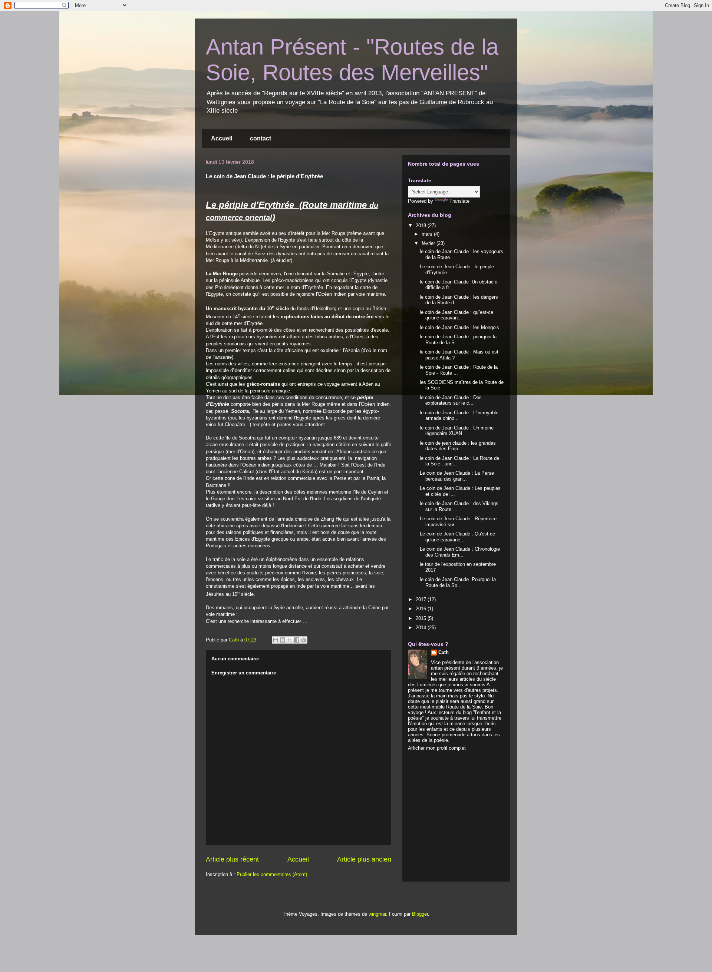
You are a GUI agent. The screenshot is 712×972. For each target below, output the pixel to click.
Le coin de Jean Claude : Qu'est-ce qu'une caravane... (457, 537)
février (429, 243)
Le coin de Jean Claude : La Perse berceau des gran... (457, 476)
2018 (422, 225)
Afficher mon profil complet (437, 748)
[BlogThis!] (282, 640)
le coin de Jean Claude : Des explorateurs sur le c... (451, 400)
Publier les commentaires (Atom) (272, 874)
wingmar (377, 914)
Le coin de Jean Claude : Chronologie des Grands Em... (460, 552)
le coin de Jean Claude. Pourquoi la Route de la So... (458, 582)
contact (260, 138)
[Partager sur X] (289, 640)
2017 (422, 599)
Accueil (221, 138)
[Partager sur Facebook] (296, 640)
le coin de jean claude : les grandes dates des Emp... (458, 446)
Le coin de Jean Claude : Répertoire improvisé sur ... (458, 521)
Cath (443, 652)
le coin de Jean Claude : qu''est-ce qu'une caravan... (456, 315)
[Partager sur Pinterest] (303, 640)
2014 (422, 627)
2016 (422, 608)
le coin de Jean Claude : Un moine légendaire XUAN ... (457, 431)
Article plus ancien (364, 859)
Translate (459, 201)
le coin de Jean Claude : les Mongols (459, 327)
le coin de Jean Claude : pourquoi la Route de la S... (458, 339)
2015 (422, 618)
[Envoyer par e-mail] (275, 640)
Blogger (420, 914)
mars (428, 234)
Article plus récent (232, 859)
